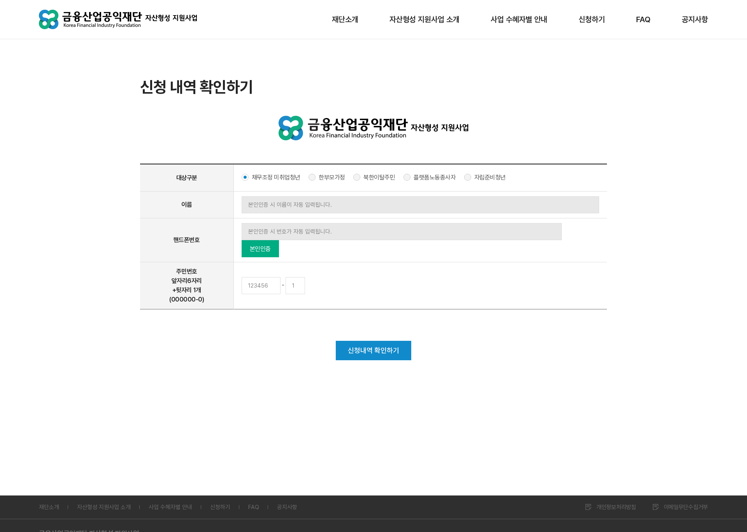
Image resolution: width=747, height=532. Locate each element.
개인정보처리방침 (616, 507)
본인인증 (260, 249)
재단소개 (345, 19)
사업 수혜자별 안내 (519, 19)
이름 (186, 204)
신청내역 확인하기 (373, 350)
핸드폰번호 (187, 240)
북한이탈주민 (379, 177)
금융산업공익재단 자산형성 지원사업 (118, 19)
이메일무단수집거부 (686, 507)
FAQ (643, 19)
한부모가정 (332, 177)
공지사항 (695, 19)
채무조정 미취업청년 (276, 177)
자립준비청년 (490, 177)
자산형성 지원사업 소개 (424, 19)
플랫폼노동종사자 (435, 177)
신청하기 (592, 19)
